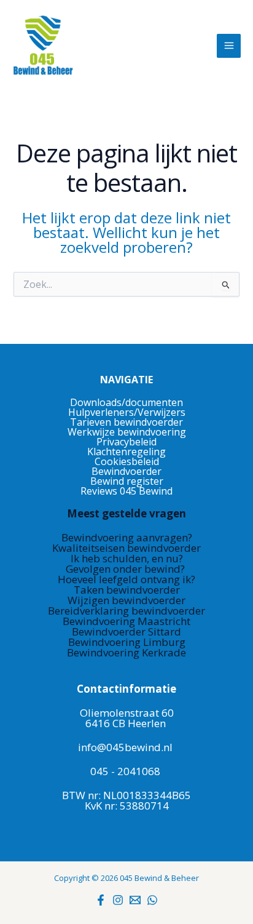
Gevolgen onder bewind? (126, 569)
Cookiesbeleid (127, 461)
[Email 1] (135, 900)
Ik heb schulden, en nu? (127, 558)
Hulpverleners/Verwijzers (126, 412)
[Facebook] (100, 900)
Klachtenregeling (126, 451)
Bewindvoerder (126, 471)
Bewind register (126, 481)
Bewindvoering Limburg (126, 642)
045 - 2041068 (125, 771)
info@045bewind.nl (125, 747)
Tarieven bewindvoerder (126, 422)
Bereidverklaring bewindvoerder (126, 610)
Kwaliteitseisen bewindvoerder (126, 548)
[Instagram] (117, 900)
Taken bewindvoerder (127, 590)
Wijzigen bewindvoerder (126, 600)
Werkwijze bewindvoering (127, 432)
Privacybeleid (126, 441)
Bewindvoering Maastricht (126, 621)
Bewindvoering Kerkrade (126, 652)
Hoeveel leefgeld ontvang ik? (126, 579)
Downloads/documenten (126, 402)
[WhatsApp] (152, 900)
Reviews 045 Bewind (126, 491)
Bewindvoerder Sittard (126, 631)
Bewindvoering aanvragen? (126, 537)
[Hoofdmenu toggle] (229, 46)
